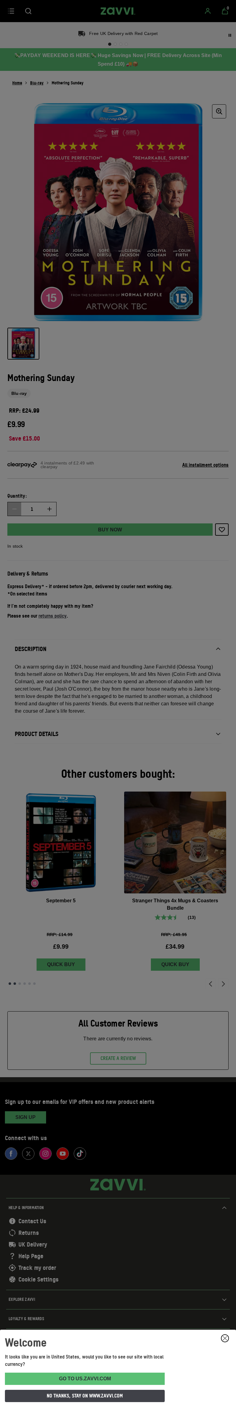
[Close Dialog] (225, 1338)
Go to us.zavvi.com (85, 1378)
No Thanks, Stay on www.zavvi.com (85, 1396)
